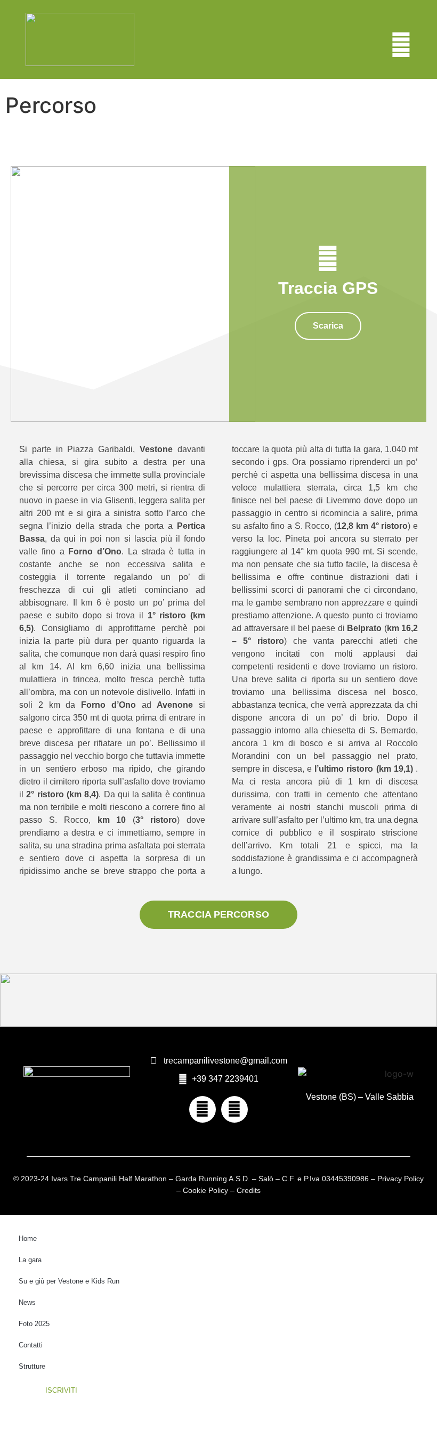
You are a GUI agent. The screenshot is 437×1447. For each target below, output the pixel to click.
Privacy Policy (400, 1178)
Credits (249, 1190)
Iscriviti (61, 1390)
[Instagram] (234, 1109)
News (27, 1302)
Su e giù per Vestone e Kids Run (69, 1281)
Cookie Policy (205, 1190)
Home (28, 1238)
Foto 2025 (34, 1324)
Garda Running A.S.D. (212, 1178)
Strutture (32, 1366)
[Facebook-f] (202, 1109)
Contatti (31, 1345)
